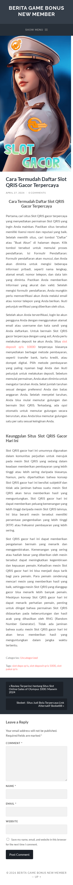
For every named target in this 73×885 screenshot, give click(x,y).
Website (12, 821)
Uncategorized (29, 657)
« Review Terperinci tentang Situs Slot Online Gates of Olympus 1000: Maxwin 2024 (33, 689)
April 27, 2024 (15, 192)
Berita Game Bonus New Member (36, 11)
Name (11, 786)
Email (11, 803)
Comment (14, 743)
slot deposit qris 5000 (43, 665)
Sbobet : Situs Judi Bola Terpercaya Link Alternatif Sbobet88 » (40, 704)
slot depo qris (20, 665)
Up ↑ (38, 876)
